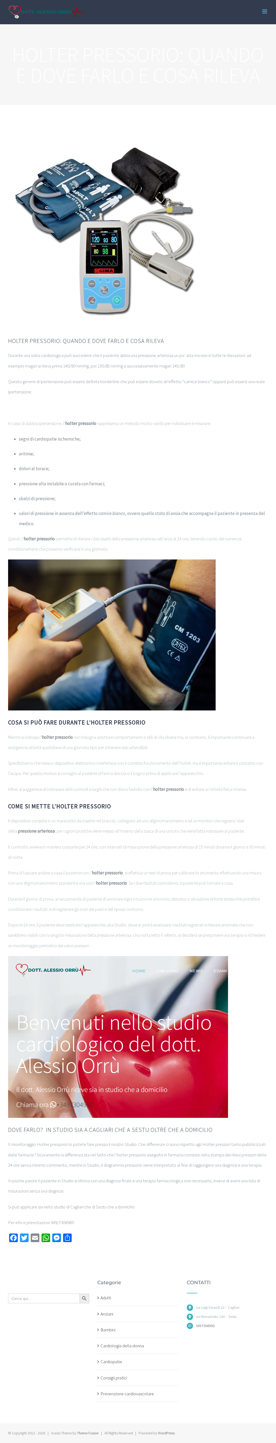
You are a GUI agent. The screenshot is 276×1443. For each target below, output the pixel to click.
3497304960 (205, 1325)
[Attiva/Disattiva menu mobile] (265, 11)
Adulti (106, 1298)
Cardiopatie (111, 1362)
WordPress (166, 1433)
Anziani (107, 1314)
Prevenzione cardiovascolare (127, 1394)
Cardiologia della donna (122, 1346)
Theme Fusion (88, 1433)
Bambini (108, 1330)
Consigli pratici (114, 1378)
